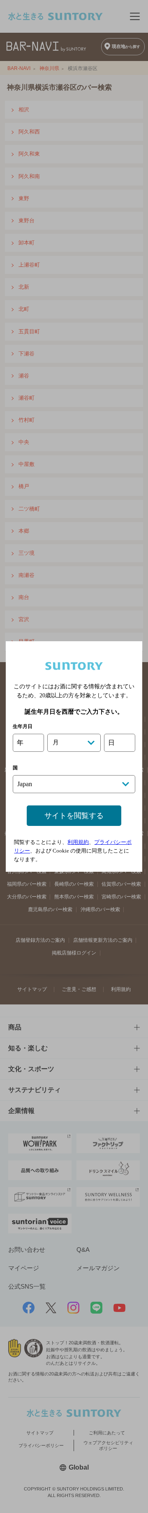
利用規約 (78, 842)
